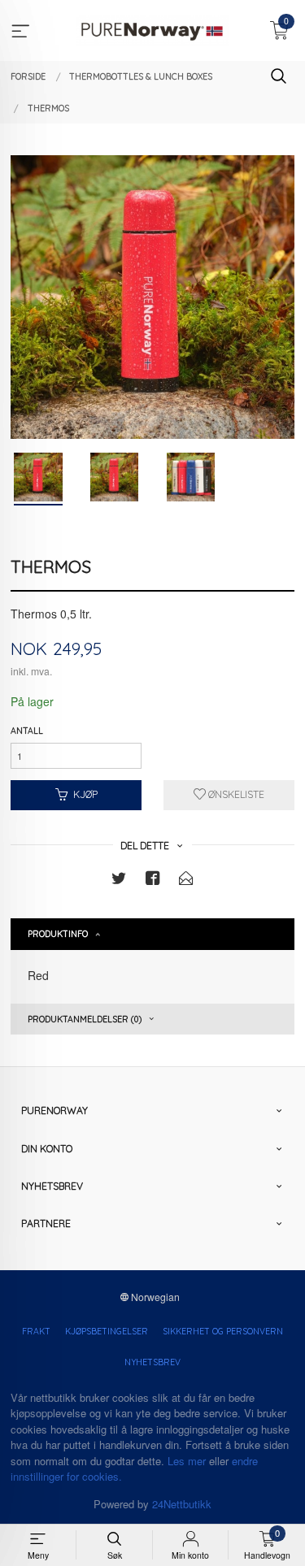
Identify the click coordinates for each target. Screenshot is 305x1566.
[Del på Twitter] (119, 880)
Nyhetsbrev (152, 1362)
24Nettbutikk (181, 1504)
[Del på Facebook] (153, 880)
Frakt (36, 1331)
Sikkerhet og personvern (223, 1331)
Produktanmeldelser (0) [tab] (85, 1019)
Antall (27, 730)
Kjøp (85, 794)
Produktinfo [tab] (58, 933)
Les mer (187, 1460)
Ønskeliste (235, 794)
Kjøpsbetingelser (106, 1331)
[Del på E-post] (186, 880)
